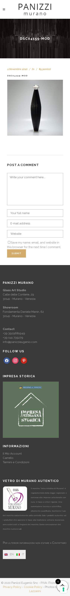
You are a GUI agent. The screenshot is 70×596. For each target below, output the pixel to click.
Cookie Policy (33, 587)
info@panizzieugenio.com (20, 342)
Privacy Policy (12, 587)
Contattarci (59, 543)
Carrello (8, 458)
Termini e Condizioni (16, 462)
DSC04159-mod (17, 76)
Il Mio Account (12, 453)
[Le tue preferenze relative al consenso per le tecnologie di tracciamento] (63, 589)
